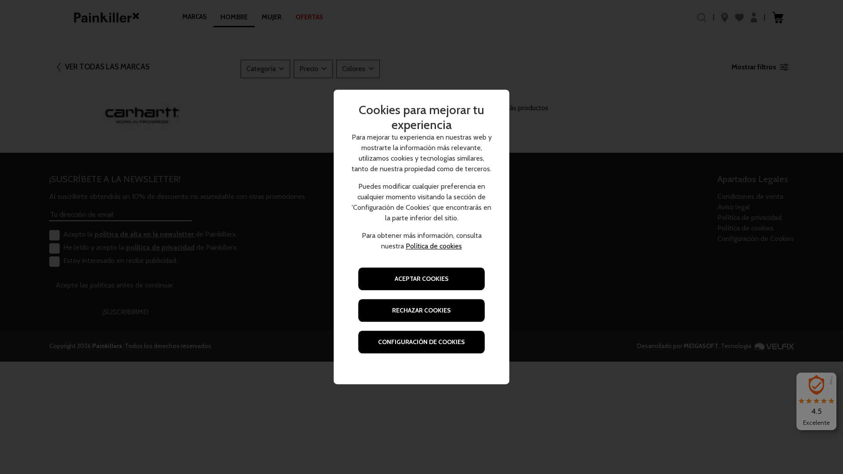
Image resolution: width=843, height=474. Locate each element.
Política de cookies (434, 246)
